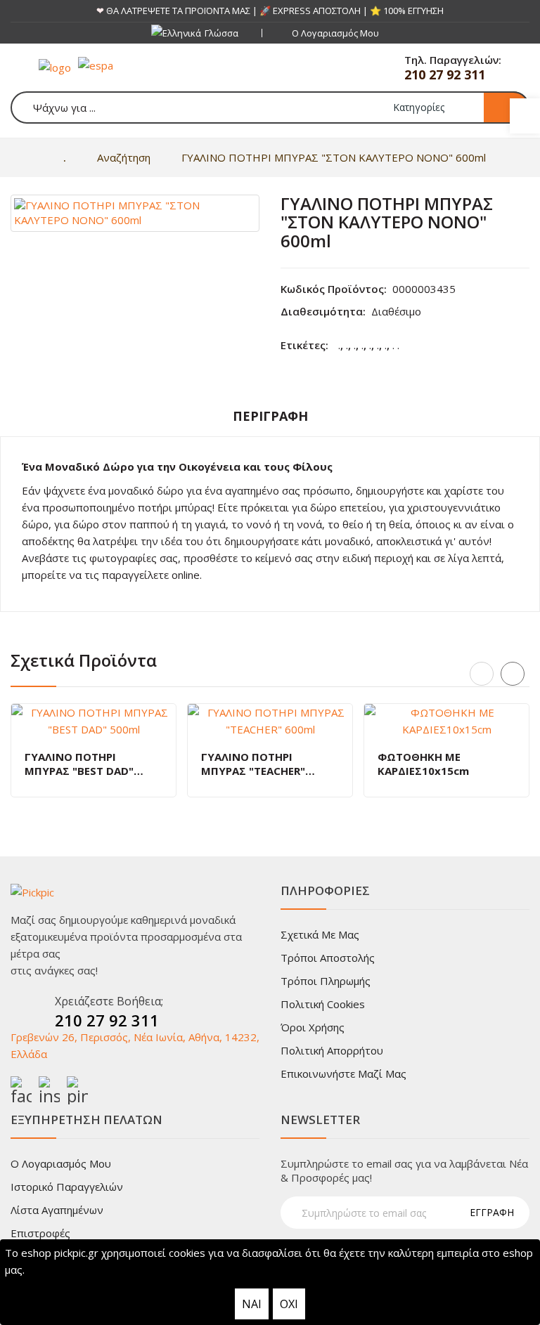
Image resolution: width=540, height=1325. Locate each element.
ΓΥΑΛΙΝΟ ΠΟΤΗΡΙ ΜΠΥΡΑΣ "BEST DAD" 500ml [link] (79, 764)
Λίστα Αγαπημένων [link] (57, 1210)
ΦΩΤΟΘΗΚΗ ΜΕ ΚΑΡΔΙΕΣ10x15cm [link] (423, 764)
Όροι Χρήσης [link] (313, 1027)
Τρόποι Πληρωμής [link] (326, 981)
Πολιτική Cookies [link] (323, 1004)
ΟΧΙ (289, 1304)
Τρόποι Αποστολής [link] (328, 958)
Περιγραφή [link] (270, 415)
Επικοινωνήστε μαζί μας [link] (343, 1073)
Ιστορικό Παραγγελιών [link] (67, 1187)
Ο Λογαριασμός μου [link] (61, 1163)
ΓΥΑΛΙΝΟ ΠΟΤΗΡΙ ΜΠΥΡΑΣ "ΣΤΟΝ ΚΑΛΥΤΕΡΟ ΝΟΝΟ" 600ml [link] (333, 157)
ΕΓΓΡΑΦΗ (492, 1212)
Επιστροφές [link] (40, 1233)
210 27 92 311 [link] (444, 74)
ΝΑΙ (252, 1304)
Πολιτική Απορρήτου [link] (332, 1050)
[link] (525, 115)
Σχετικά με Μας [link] (320, 934)
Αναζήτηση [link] (123, 157)
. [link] (339, 345)
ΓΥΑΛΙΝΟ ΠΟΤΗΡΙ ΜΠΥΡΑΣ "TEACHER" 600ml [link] (253, 764)
